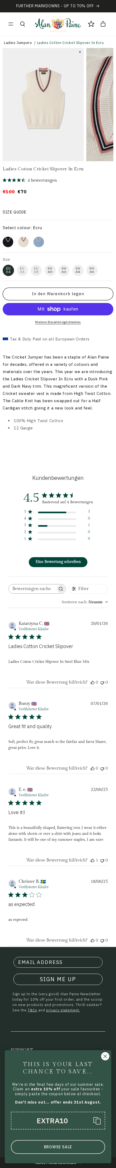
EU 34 (8, 270)
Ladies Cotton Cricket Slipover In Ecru (70, 42)
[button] (11, 24)
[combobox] (85, 602)
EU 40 (50, 270)
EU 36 (22, 270)
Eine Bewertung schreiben (58, 562)
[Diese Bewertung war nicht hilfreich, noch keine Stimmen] (102, 682)
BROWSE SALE (58, 1147)
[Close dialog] (105, 1056)
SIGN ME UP (58, 979)
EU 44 (78, 270)
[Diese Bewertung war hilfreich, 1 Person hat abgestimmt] (92, 860)
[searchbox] (32, 588)
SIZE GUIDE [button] (14, 212)
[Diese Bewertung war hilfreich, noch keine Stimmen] (92, 682)
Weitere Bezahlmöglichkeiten (58, 322)
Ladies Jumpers (18, 42)
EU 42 (64, 270)
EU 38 (36, 270)
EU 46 (92, 270)
